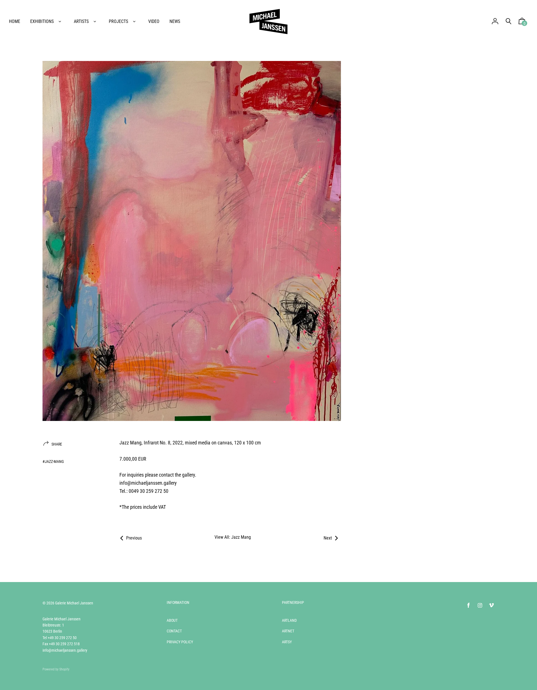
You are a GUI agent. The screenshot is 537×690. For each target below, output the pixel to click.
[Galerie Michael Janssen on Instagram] (480, 605)
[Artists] (95, 21)
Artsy (287, 642)
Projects (118, 21)
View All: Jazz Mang (233, 537)
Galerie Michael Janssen (74, 603)
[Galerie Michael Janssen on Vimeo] (491, 605)
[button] (522, 22)
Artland (289, 620)
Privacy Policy (180, 642)
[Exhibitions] (60, 21)
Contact (174, 631)
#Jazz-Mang (53, 461)
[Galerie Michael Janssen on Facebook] (468, 605)
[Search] (508, 21)
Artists (81, 21)
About (172, 620)
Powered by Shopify (56, 669)
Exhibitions (42, 21)
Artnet (288, 631)
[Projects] (134, 21)
